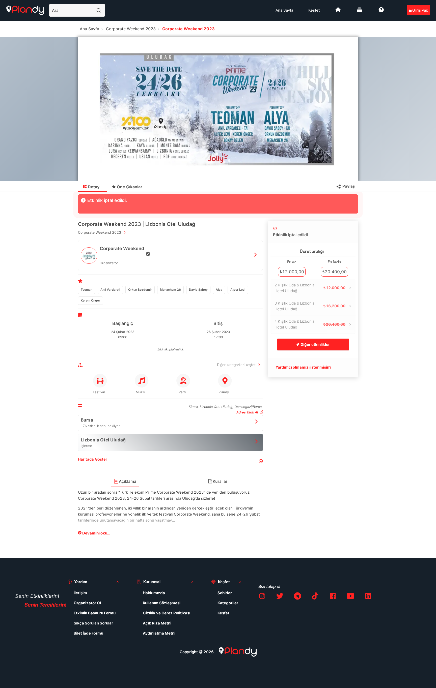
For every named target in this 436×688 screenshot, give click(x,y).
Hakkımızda (154, 592)
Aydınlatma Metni (159, 633)
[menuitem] (284, 10)
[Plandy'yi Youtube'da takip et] (350, 597)
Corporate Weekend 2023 (131, 28)
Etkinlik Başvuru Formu (95, 613)
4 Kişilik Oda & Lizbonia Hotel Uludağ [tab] (310, 324)
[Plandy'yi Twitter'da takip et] (280, 597)
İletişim (80, 592)
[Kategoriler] (359, 12)
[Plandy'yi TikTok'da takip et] (315, 597)
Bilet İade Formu (88, 633)
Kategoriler (227, 603)
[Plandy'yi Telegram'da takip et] (297, 597)
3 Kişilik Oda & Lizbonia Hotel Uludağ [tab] (310, 306)
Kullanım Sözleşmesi (161, 603)
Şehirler (224, 592)
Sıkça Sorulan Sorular (93, 623)
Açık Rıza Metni (157, 623)
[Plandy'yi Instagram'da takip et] (262, 597)
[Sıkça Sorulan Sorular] (381, 12)
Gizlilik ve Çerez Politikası (166, 613)
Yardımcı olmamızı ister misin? (303, 367)
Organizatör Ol (87, 603)
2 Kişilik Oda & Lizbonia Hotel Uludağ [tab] (310, 288)
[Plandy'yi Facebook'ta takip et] (333, 597)
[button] (170, 461)
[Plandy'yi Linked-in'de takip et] (368, 597)
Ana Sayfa (284, 10)
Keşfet (314, 10)
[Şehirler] (338, 12)
